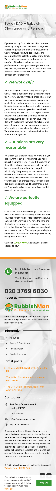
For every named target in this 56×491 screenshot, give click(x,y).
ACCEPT (44, 482)
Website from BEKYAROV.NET (18, 468)
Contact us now (18, 354)
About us (14, 337)
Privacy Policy (16, 348)
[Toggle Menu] (49, 7)
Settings (8, 489)
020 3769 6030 (17, 413)
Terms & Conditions (20, 343)
